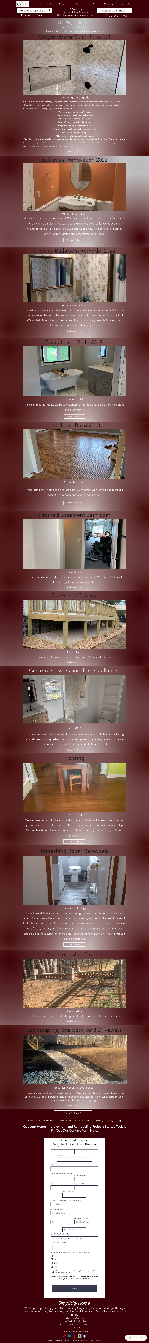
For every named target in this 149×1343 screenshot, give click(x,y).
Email (52, 1164)
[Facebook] (84, 1336)
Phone (59, 1155)
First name (54, 1147)
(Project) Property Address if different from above (66, 1200)
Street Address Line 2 (80, 1175)
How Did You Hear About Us (60, 1234)
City (52, 1184)
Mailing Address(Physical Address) (61, 1174)
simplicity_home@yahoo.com (74, 1318)
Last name (78, 1147)
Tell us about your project (60, 1242)
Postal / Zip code (67, 1191)
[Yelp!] (64, 1336)
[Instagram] (74, 1336)
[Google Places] (79, 1336)
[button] (56, 3)
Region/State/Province (81, 1184)
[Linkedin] (69, 1336)
